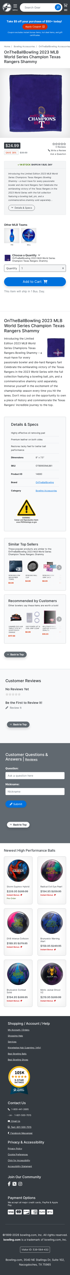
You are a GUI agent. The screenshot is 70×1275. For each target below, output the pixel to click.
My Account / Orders (18, 1030)
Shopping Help (15, 1036)
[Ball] (28, 235)
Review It (15, 707)
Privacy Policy (15, 1148)
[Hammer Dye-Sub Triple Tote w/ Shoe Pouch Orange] (16, 617)
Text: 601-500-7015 (20, 1127)
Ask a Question (58, 154)
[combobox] (38, 7)
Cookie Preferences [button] (18, 1154)
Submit (17, 804)
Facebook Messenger (21, 1133)
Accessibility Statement (20, 1166)
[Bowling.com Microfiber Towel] (16, 566)
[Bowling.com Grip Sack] (50, 566)
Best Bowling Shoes (18, 1059)
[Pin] (11, 235)
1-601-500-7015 (22, 1115)
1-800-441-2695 (19, 1109)
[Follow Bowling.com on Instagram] (20, 1184)
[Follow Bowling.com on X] (15, 1184)
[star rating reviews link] (54, 144)
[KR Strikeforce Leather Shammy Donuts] (50, 617)
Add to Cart (33, 282)
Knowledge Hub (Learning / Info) (24, 1047)
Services (12, 1041)
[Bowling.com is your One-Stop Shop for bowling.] (7, 7)
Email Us (15, 1121)
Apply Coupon (33, 26)
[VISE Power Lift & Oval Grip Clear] (33, 617)
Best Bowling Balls (17, 1053)
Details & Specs (22, 207)
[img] (42, 1212)
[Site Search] (58, 7)
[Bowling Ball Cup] (33, 566)
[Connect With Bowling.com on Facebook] (10, 1184)
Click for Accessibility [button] (19, 1160)
